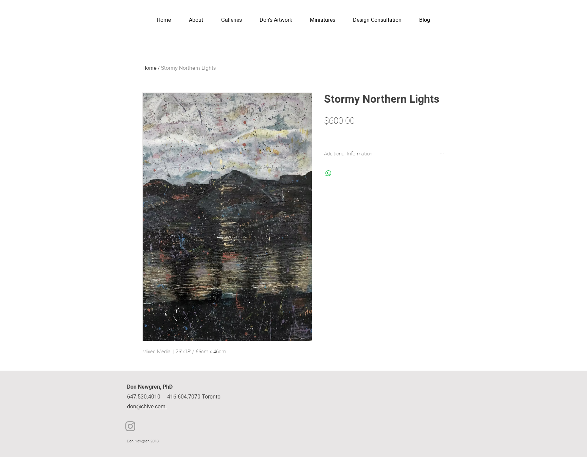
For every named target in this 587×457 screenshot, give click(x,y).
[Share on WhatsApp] (328, 173)
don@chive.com (147, 406)
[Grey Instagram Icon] (130, 426)
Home (149, 68)
